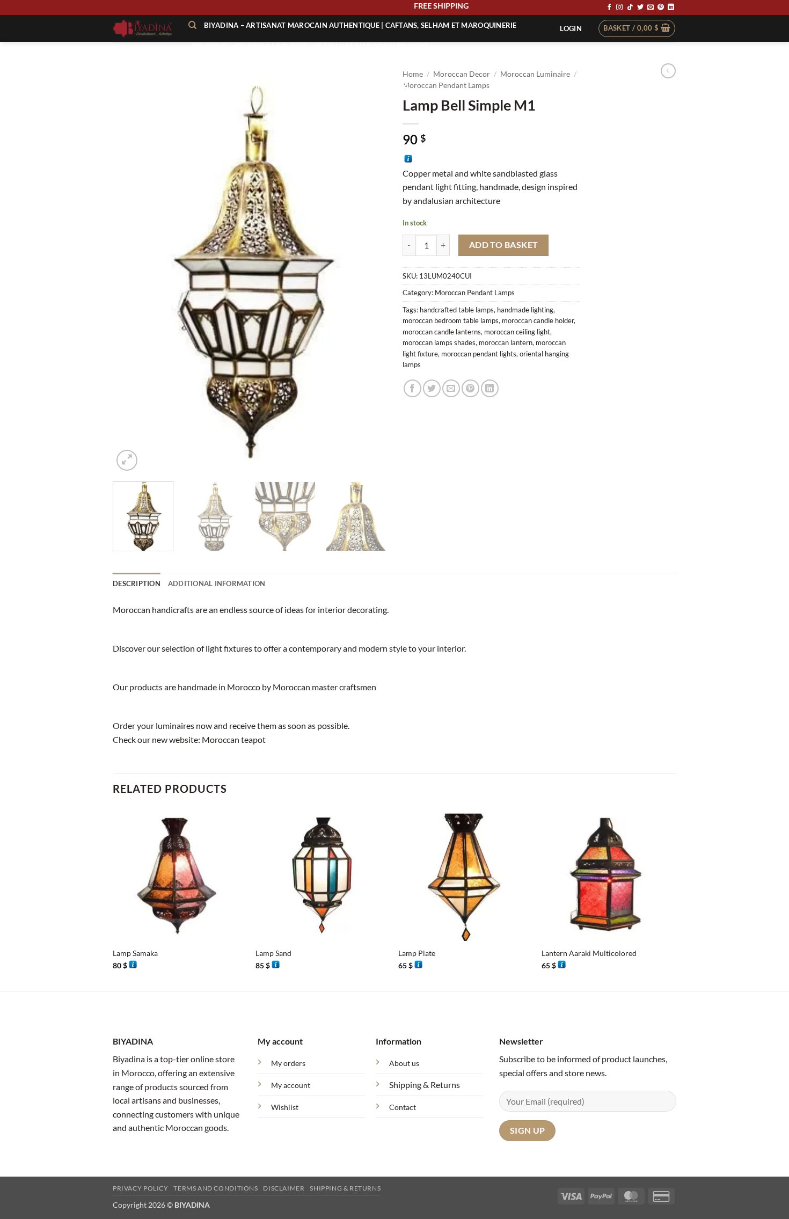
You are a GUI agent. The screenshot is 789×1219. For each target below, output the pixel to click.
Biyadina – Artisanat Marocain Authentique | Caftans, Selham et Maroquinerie (360, 25)
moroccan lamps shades (439, 342)
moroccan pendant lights (478, 353)
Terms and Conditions (215, 1188)
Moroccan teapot (234, 739)
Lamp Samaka (135, 953)
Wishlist (284, 1107)
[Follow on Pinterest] (661, 7)
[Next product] (668, 70)
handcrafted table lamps (457, 309)
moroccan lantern (505, 342)
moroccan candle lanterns (442, 331)
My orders (288, 1063)
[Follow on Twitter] (640, 7)
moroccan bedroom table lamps (451, 320)
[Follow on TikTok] (630, 7)
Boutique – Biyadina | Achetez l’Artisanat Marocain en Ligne (310, 46)
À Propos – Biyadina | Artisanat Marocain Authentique (300, 66)
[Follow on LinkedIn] (671, 7)
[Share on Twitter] (432, 388)
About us (404, 1063)
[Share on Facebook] (412, 388)
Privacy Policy (141, 1188)
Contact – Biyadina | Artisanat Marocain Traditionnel (301, 85)
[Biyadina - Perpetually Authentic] (142, 28)
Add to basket (503, 245)
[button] (570, 28)
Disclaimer (283, 1188)
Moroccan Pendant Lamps (475, 292)
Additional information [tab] (217, 583)
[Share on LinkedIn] (490, 388)
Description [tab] (136, 583)
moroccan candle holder (538, 320)
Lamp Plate (416, 953)
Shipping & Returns (424, 1084)
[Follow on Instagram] (619, 7)
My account (290, 1085)
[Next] (367, 268)
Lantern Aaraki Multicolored (589, 953)
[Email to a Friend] (451, 388)
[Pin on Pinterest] (470, 388)
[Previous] (131, 268)
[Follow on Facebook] (609, 7)
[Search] (192, 25)
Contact (402, 1107)
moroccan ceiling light (517, 331)
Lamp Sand (273, 953)
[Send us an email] (650, 7)
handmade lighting (525, 309)
